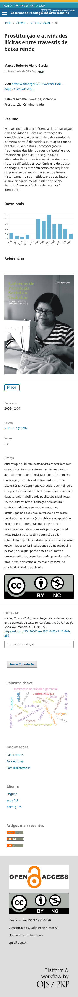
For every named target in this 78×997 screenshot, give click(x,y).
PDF (13, 388)
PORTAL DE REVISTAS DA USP (24, 5)
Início (7, 23)
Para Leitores (14, 755)
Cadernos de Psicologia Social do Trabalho (40, 13)
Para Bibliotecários (18, 768)
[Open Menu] (4, 12)
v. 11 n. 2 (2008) (40, 23)
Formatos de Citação (20, 644)
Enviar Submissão (22, 664)
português (14, 807)
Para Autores (14, 761)
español (12, 800)
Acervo (20, 23)
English (11, 794)
